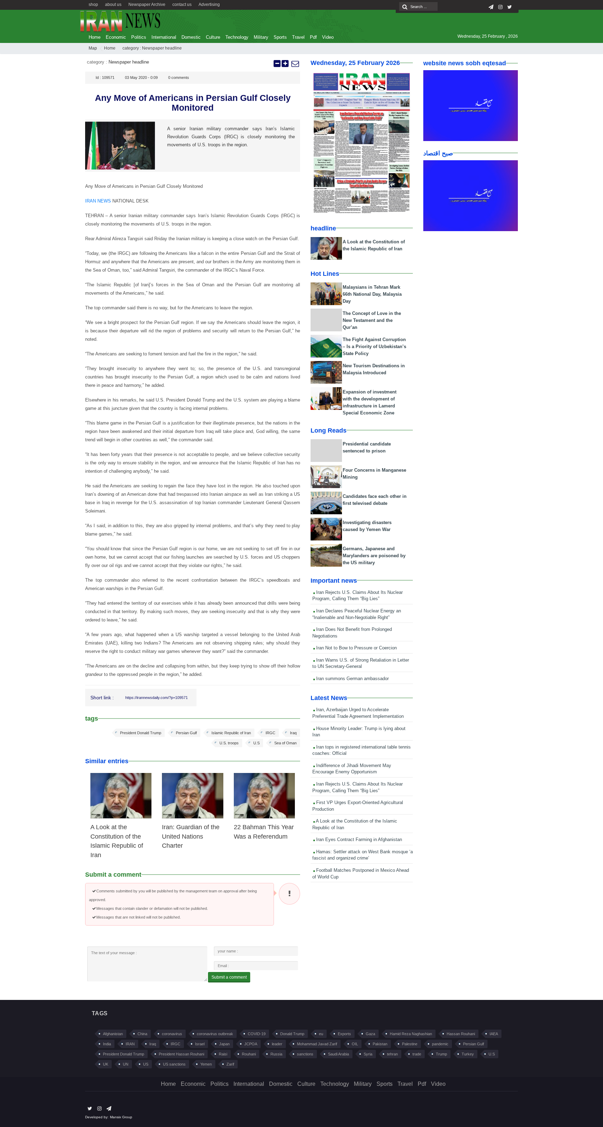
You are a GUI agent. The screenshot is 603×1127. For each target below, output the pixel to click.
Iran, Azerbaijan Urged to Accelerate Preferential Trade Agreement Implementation (358, 713)
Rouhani (249, 1054)
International (163, 37)
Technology (236, 37)
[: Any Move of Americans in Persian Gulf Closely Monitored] (294, 63)
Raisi (223, 1054)
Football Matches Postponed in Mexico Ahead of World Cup (360, 873)
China (142, 1034)
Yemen (206, 1064)
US (145, 1064)
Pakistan (380, 1044)
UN (125, 1064)
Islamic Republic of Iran (231, 733)
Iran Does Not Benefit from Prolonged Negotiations (352, 633)
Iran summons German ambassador (352, 678)
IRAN (130, 1044)
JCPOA (250, 1044)
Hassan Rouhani (461, 1034)
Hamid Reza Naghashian (411, 1034)
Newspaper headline (162, 48)
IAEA (494, 1034)
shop (93, 4)
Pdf (313, 37)
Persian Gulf (186, 733)
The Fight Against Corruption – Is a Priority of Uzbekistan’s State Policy (374, 346)
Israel (199, 1044)
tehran (392, 1054)
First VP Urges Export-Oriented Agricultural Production (357, 806)
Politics (138, 37)
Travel (298, 37)
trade (416, 1054)
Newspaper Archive (146, 4)
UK (105, 1064)
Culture (213, 37)
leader (277, 1044)
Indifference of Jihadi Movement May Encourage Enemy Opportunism (351, 769)
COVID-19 (257, 1034)
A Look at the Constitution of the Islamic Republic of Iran (354, 824)
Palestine (409, 1044)
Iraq (293, 733)
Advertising (209, 4)
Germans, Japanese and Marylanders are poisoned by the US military (374, 555)
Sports (280, 37)
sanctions (305, 1054)
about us (113, 4)
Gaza (370, 1034)
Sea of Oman (285, 743)
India (107, 1044)
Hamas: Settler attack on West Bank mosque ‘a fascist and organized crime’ (362, 855)
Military (261, 37)
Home (94, 37)
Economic (116, 37)
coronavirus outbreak (215, 1034)
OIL (355, 1044)
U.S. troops (229, 743)
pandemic (440, 1044)
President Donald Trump (140, 733)
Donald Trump (292, 1034)
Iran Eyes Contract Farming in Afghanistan (358, 839)
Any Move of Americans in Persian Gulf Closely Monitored (193, 102)
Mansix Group (121, 1117)
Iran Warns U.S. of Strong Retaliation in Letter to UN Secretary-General (360, 663)
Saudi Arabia (338, 1054)
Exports (344, 1034)
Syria (368, 1054)
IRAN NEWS (98, 201)
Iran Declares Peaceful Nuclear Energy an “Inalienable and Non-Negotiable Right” (356, 614)
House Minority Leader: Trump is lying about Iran (358, 732)
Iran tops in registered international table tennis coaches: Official (361, 750)
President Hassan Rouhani (181, 1054)
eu (321, 1034)
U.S (256, 743)
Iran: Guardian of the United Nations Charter (190, 836)
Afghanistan (113, 1034)
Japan (224, 1044)
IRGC (270, 733)
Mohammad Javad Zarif (317, 1044)
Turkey (468, 1054)
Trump (441, 1054)
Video (328, 37)
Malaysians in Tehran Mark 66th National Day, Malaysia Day (372, 294)
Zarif (230, 1064)
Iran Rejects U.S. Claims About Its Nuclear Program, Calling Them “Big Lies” (357, 596)
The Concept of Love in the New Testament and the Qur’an (372, 320)
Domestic (191, 37)
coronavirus (172, 1034)
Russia (276, 1054)
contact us (182, 4)
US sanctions (174, 1064)
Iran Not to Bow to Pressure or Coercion (356, 647)
